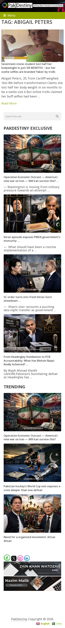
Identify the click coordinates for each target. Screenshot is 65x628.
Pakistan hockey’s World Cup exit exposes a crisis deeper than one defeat (32, 488)
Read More (9, 103)
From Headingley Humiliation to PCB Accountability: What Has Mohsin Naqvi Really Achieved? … (29, 360)
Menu (12, 15)
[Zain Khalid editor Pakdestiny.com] (32, 575)
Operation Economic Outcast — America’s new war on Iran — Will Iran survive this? (31, 437)
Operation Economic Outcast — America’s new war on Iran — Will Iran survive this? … (31, 179)
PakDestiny (19, 619)
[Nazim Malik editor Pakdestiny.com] (32, 590)
